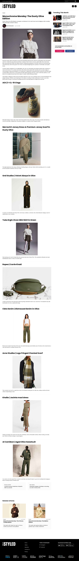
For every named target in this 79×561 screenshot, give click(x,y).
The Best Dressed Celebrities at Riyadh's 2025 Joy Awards (13, 487)
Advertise (27, 547)
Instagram (60, 51)
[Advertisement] (24, 495)
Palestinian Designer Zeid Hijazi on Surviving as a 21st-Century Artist (39, 487)
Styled (3, 13)
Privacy (26, 551)
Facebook (70, 51)
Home (26, 542)
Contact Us (27, 549)
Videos (26, 545)
